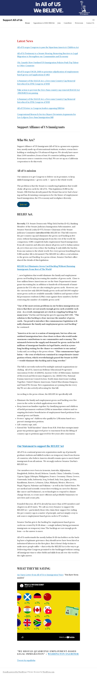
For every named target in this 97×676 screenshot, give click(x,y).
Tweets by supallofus (26, 660)
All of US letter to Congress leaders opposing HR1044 (40, 108)
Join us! (23, 204)
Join (59, 23)
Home (27, 23)
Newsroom (79, 23)
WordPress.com (48, 672)
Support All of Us (12, 20)
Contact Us (90, 23)
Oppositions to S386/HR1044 (43, 23)
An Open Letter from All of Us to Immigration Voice (40, 575)
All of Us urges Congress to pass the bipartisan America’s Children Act (48, 47)
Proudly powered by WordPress (14, 672)
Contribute (68, 23)
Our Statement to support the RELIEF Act (40, 446)
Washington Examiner (63, 653)
